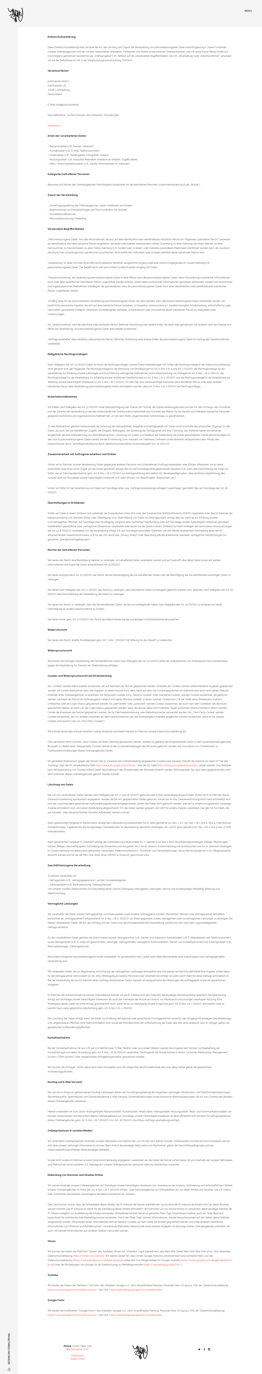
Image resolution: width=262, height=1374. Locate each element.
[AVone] (15, 15)
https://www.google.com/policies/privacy (98, 1260)
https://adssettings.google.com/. (163, 1264)
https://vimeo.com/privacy (88, 1255)
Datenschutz (77, 1358)
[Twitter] (199, 1349)
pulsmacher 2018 (79, 1349)
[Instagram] (209, 1349)
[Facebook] (204, 1349)
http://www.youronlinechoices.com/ (178, 765)
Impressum (54, 125)
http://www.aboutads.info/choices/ (116, 765)
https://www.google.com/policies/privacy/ (72, 1289)
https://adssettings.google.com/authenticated (135, 1289)
